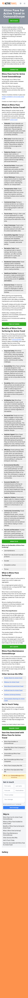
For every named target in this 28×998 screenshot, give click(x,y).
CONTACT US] (14, 70)
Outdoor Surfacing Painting (12, 694)
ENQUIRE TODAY (14, 728)
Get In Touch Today (8, 840)
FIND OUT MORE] (14, 324)
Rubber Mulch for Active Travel (13, 678)
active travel (13, 120)
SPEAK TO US (14, 541)
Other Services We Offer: (10, 837)
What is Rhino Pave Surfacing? (12, 830)
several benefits (16, 339)
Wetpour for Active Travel (11, 682)
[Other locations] (20, 3)
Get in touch (14, 21)
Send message (14, 807)
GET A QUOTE (14, 647)
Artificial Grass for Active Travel (13, 690)
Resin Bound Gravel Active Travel (13, 686)
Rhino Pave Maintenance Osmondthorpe (10, 834)
